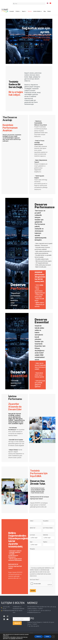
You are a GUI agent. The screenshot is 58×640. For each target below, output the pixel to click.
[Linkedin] (4, 619)
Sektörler (45, 535)
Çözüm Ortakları (37, 11)
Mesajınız (32, 549)
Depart (23, 11)
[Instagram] (7, 616)
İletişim (49, 11)
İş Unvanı (32, 535)
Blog (45, 11)
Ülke (31, 542)
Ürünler (17, 11)
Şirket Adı (33, 528)
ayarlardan (13, 638)
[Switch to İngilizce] (47, 3)
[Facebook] (4, 616)
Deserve (30, 11)
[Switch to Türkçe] (50, 3)
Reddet (47, 636)
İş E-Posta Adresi (47, 528)
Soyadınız (45, 521)
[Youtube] (7, 619)
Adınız (32, 521)
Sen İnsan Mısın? (35, 579)
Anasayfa (12, 11)
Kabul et (39, 636)
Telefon (45, 542)
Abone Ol (17, 623)
